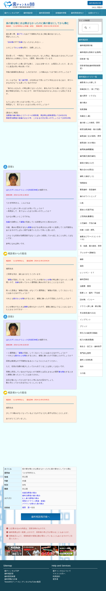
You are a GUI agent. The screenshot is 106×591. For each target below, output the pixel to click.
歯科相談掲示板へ (40, 516)
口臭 (82, 203)
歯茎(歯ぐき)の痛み (88, 143)
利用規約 (56, 576)
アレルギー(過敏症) (88, 253)
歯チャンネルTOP (11, 13)
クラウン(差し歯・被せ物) (90, 306)
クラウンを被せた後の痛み (33, 504)
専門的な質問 (85, 353)
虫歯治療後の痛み (29, 493)
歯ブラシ (20, 34)
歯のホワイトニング (88, 196)
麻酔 (26, 307)
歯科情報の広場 (10, 579)
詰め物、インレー (87, 299)
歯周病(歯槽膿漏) (87, 149)
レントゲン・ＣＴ (87, 273)
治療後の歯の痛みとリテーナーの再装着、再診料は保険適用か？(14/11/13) (36, 115)
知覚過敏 (83, 109)
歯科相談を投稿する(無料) (90, 52)
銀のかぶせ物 (18, 298)
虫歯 (20, 42)
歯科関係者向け (77, 13)
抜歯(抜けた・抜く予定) (89, 89)
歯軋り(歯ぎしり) (87, 176)
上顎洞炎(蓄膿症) (87, 216)
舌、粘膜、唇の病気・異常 (91, 246)
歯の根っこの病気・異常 (90, 123)
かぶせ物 (18, 48)
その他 (82, 373)
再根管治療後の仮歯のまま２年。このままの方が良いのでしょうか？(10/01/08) (38, 118)
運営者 (55, 579)
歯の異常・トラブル (88, 96)
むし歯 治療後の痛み (30, 498)
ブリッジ (83, 326)
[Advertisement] (40, 143)
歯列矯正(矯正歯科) (88, 156)
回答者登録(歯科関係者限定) (90, 67)
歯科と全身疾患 (86, 360)
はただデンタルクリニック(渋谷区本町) (22, 190)
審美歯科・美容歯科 (88, 190)
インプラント (85, 320)
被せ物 (61, 372)
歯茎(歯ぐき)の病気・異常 (90, 136)
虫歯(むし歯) (85, 116)
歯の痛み (83, 103)
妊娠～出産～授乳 (87, 230)
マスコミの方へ (59, 573)
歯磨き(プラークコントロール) (90, 237)
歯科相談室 (28, 13)
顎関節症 (83, 183)
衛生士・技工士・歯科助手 (91, 346)
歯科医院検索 (44, 13)
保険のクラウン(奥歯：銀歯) (33, 501)
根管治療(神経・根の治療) (90, 129)
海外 (82, 366)
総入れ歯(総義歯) (87, 340)
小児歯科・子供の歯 (88, 223)
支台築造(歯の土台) (88, 313)
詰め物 (10, 42)
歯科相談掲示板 (95, 3)
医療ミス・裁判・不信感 (90, 293)
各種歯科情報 (60, 13)
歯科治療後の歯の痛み (31, 495)
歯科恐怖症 (84, 279)
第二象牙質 (23, 80)
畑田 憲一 (26, 507)
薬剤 (82, 266)
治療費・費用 (85, 286)
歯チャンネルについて (62, 571)
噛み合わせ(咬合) (87, 170)
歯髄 (22, 222)
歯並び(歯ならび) (87, 163)
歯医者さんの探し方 (88, 82)
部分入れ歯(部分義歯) (88, 333)
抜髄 (29, 227)
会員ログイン (93, 13)
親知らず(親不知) (87, 210)
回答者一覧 (84, 59)
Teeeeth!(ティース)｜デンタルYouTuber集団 (22, 582)
